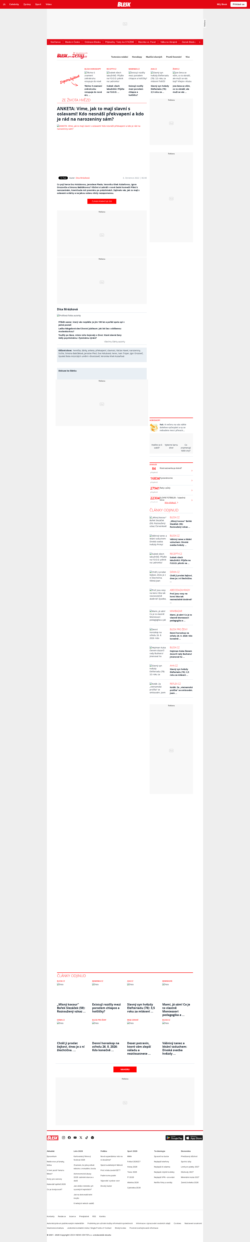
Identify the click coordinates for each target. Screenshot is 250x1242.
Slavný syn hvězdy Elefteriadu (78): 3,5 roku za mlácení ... (179, 672)
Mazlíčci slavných (154, 57)
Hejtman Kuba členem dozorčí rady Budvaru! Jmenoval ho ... (181, 654)
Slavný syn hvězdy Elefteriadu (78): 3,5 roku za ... (160, 89)
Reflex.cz (175, 683)
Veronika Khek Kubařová (112, 356)
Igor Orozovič (136, 353)
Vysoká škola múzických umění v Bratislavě (79, 356)
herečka (77, 350)
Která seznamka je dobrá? (171, 468)
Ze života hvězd (76, 100)
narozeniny (134, 350)
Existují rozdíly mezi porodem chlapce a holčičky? (106, 1008)
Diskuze (153, 464)
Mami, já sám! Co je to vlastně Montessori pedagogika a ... (181, 617)
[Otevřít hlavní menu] (4, 4)
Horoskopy (137, 57)
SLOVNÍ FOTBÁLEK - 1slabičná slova (172, 499)
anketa (91, 350)
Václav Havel (122, 350)
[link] (63, 1138)
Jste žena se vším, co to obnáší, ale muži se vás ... (181, 89)
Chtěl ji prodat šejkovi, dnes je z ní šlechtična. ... (181, 578)
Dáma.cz (175, 572)
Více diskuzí (171, 502)
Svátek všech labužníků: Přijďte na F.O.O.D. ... (115, 89)
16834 (154, 478)
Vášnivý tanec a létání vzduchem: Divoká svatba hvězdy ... (181, 542)
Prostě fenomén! (174, 57)
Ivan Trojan (123, 353)
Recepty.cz (111, 69)
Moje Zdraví (132, 1020)
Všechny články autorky (114, 341)
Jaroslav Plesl (90, 353)
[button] (174, 1138)
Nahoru (125, 1069)
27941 (154, 488)
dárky (84, 350)
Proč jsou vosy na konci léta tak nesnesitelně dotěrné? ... (181, 598)
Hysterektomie (166, 478)
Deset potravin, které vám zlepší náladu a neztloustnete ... (139, 1046)
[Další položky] (199, 42)
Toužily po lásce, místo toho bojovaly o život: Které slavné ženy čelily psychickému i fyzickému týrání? (90, 336)
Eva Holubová (104, 353)
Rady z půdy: (165, 488)
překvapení (100, 350)
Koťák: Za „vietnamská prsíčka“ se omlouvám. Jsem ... (181, 690)
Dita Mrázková (83, 177)
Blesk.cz (175, 517)
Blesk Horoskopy (92, 69)
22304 (154, 498)
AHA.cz (154, 69)
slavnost (111, 350)
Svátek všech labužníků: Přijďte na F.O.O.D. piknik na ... (180, 560)
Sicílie (61, 353)
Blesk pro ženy (179, 629)
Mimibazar (176, 611)
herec (114, 353)
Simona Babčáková (74, 353)
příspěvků (154, 472)
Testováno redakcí (119, 57)
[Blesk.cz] (124, 4)
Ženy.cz (176, 69)
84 (154, 468)
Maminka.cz (134, 69)
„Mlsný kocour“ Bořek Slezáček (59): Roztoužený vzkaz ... (181, 524)
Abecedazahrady (180, 590)
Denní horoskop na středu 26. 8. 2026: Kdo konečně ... (181, 636)
